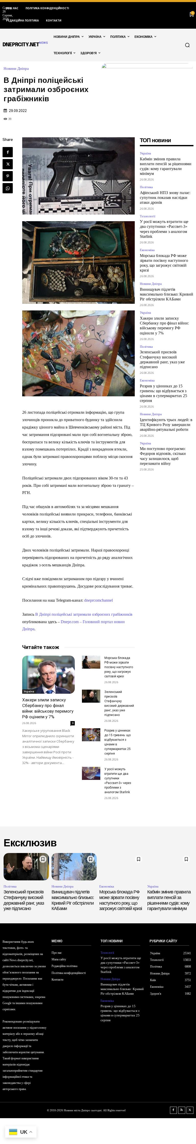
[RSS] (181, 1110)
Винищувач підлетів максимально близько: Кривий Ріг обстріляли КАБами (166, 294)
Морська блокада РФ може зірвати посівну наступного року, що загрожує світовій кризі (118, 667)
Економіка (147, 250)
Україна (29, 691)
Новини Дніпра (16, 69)
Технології (147, 216)
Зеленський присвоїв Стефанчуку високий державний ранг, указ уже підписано (24, 900)
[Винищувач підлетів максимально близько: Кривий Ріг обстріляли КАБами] (74, 866)
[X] (8, 164)
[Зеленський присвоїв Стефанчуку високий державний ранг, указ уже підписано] (91, 696)
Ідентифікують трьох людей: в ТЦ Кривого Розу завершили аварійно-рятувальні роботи (166, 425)
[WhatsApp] (8, 188)
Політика (146, 187)
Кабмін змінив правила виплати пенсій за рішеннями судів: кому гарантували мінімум (169, 900)
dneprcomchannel (98, 600)
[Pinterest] (8, 176)
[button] (187, 45)
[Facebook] (8, 152)
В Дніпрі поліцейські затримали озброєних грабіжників (83, 614)
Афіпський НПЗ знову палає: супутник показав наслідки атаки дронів (165, 197)
